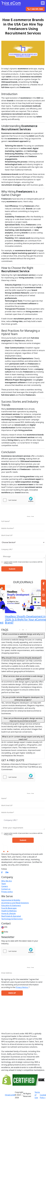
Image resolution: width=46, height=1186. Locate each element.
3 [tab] (26, 630)
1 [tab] (20, 630)
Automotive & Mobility (10, 900)
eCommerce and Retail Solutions (15, 903)
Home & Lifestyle (8, 913)
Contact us (5, 889)
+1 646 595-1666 (36, 9)
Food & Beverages (9, 908)
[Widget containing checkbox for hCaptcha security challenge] (18, 507)
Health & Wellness (9, 911)
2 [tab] (23, 630)
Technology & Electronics (12, 919)
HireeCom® (10, 1095)
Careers (4, 886)
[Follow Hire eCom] (1, 872)
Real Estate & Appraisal (11, 916)
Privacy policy (7, 891)
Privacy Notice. (22, 987)
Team (3, 883)
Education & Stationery (11, 905)
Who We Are (6, 881)
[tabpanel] (23, 605)
